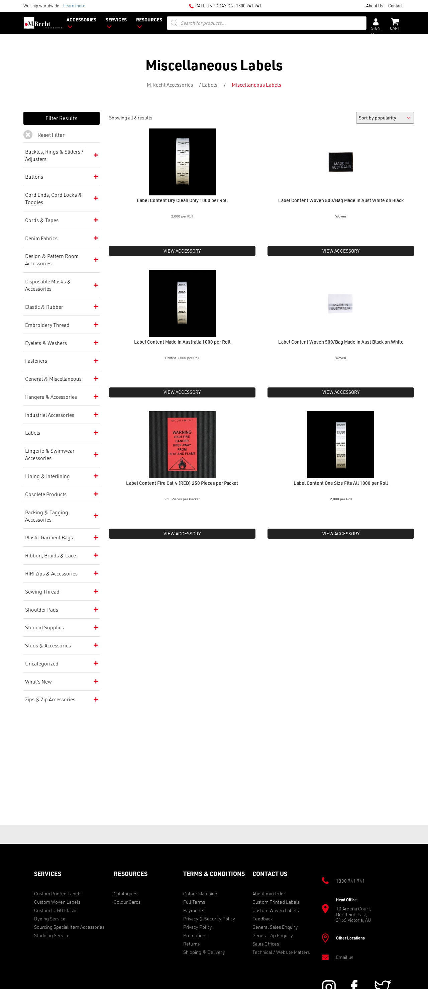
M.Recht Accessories (170, 84)
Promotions (195, 935)
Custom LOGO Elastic (56, 910)
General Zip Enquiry (272, 935)
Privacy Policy (197, 927)
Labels (209, 84)
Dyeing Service (50, 918)
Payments (193, 910)
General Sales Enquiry (275, 927)
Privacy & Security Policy (209, 918)
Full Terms (194, 902)
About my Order (268, 893)
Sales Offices (265, 943)
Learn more (74, 5)
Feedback (262, 918)
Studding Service (52, 935)
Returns (191, 943)
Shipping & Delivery (204, 952)
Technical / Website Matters (281, 952)
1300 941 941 (248, 5)
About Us (374, 5)
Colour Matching (200, 893)
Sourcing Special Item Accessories (69, 927)
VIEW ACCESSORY (182, 251)
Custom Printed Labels (57, 893)
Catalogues (125, 893)
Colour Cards (127, 902)
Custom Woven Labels (57, 902)
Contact (395, 5)
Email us (344, 957)
